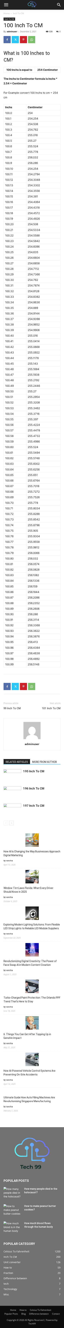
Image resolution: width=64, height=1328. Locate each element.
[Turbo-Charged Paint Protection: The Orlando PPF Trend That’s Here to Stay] (32, 987)
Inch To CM (18, 13)
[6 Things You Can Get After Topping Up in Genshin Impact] (32, 1023)
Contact (56, 1313)
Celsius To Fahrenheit (40, 1310)
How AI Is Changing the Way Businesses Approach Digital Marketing (32, 853)
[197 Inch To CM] (12, 810)
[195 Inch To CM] (12, 775)
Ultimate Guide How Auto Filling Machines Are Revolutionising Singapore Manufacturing (29, 1099)
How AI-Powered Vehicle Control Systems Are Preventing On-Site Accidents (29, 1072)
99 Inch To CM (12, 708)
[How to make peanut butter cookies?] (12, 1210)
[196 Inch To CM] (12, 792)
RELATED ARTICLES (17, 761)
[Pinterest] (23, 39)
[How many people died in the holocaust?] (12, 1193)
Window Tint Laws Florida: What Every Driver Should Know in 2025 (28, 890)
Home (7, 13)
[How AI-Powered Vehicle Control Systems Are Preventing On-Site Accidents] (32, 1060)
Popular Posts (11, 1313)
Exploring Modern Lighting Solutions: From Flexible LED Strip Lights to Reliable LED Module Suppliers (32, 926)
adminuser (12, 31)
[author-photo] (32, 739)
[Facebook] (7, 39)
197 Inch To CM (33, 805)
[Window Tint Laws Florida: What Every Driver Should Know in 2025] (32, 877)
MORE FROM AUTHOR (44, 761)
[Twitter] (15, 39)
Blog (23, 1313)
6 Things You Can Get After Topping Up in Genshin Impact (27, 1036)
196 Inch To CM (33, 788)
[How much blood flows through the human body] (12, 1227)
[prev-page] (6, 823)
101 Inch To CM (51, 708)
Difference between (39, 1313)
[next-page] (11, 823)
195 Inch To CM (33, 771)
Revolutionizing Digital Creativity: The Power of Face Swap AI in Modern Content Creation (30, 963)
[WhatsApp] (31, 39)
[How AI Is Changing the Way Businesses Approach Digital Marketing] (32, 840)
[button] (6, 5)
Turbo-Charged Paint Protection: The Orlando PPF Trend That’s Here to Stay (32, 999)
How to (23, 1310)
